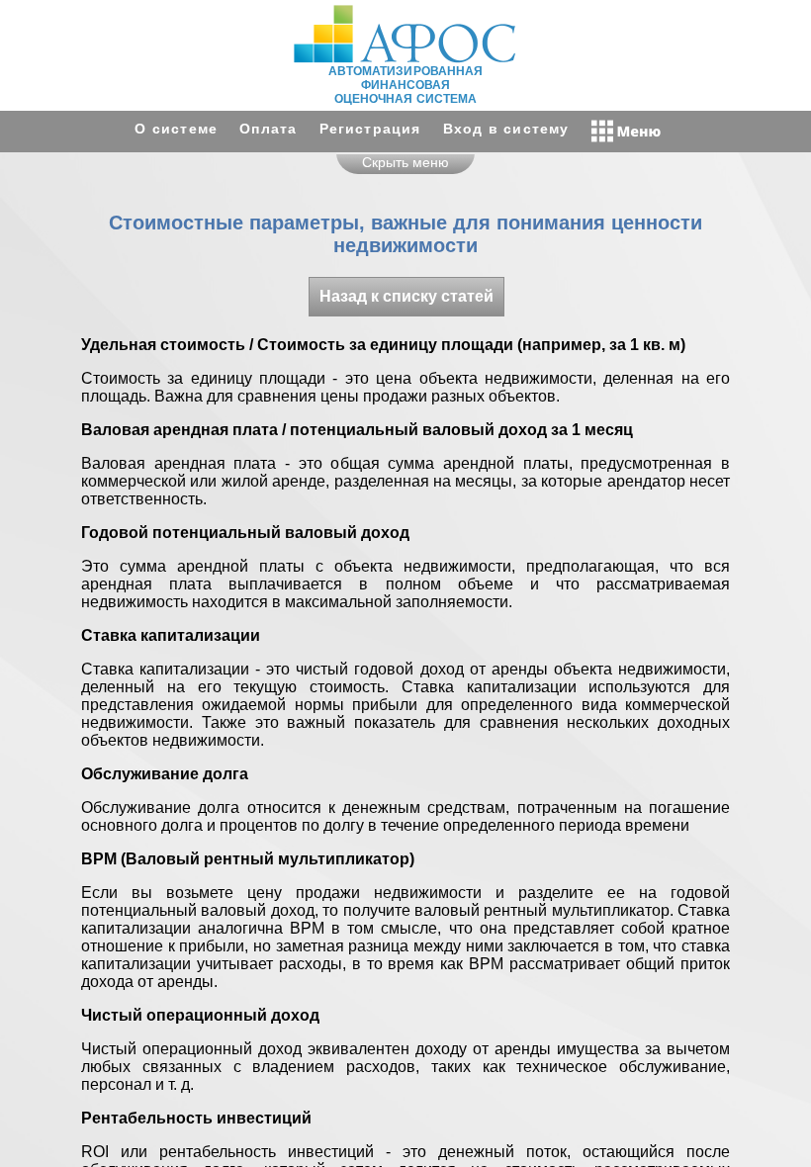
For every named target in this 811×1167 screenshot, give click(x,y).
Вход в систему (506, 128)
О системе (176, 128)
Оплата (268, 128)
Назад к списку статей (406, 296)
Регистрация (370, 128)
